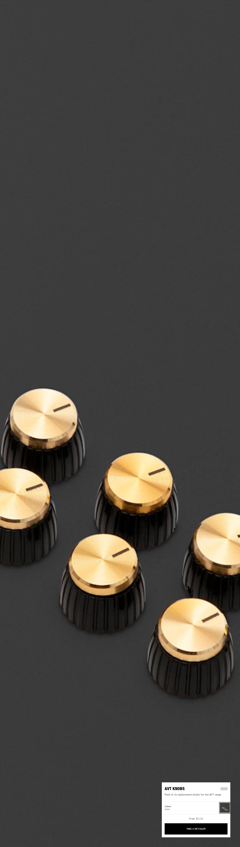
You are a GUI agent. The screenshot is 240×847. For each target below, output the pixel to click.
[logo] (14, 14)
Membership (191, 7)
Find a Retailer (196, 829)
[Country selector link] (231, 7)
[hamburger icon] (231, 16)
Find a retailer (207, 7)
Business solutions (170, 7)
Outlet (222, 7)
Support (204, 16)
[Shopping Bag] (225, 16)
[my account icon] (220, 16)
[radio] (225, 807)
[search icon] (214, 16)
